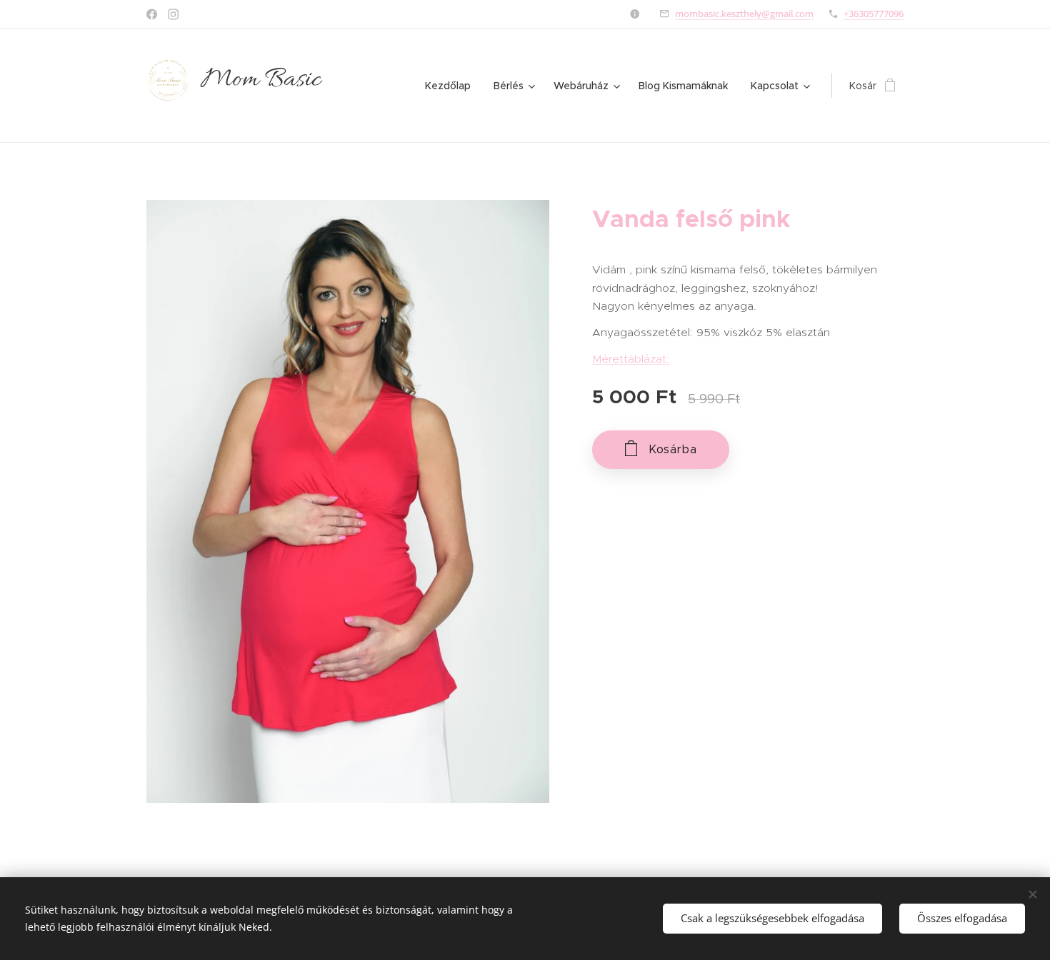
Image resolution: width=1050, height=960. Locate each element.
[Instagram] (173, 14)
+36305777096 (874, 13)
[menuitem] (451, 85)
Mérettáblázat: (630, 358)
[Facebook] (152, 14)
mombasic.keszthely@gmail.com (744, 13)
